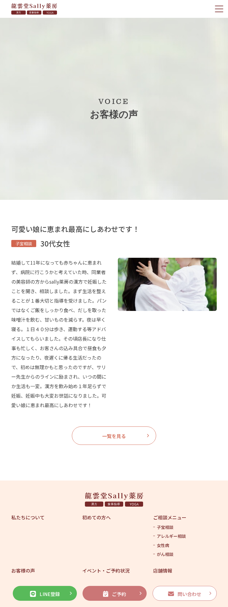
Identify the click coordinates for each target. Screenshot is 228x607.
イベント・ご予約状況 (106, 570)
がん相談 (165, 554)
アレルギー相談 (171, 536)
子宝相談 (165, 527)
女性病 (163, 545)
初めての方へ (96, 517)
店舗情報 (162, 570)
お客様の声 (23, 570)
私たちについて (28, 517)
